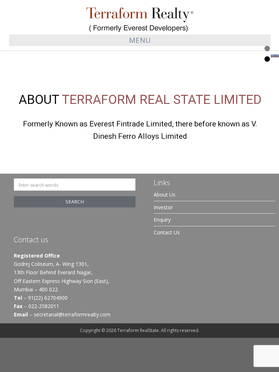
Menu (140, 40)
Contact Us (167, 232)
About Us (164, 194)
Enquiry (162, 219)
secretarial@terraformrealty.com (72, 314)
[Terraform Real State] (139, 17)
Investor (163, 207)
